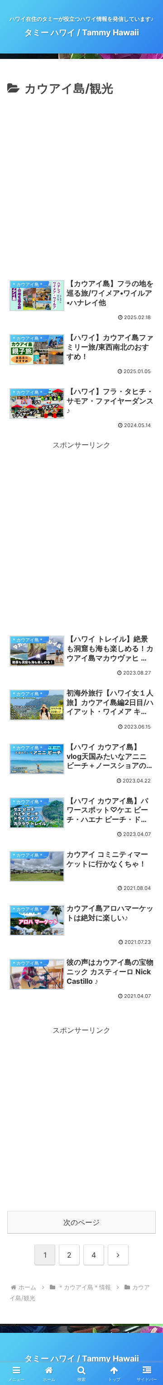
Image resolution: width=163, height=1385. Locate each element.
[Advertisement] (81, 185)
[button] (145, 1196)
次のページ (81, 1222)
